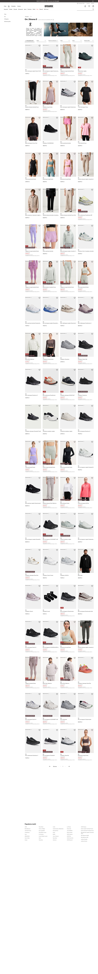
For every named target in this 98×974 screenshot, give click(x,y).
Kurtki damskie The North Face (87, 830)
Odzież (10, 9)
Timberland (27, 832)
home (19, 6)
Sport (25, 9)
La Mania (69, 826)
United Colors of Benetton (58, 828)
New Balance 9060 (85, 835)
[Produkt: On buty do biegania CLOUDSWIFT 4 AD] (51, 525)
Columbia (41, 840)
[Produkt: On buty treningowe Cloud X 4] (33, 633)
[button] (30, 40)
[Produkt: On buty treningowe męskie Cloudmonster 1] (68, 92)
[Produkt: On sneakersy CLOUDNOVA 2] (51, 128)
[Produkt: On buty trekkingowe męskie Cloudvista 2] (68, 308)
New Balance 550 (84, 837)
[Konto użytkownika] (85, 6)
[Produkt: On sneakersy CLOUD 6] (68, 561)
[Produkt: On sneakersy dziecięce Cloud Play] (33, 561)
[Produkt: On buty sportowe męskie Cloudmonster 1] (33, 489)
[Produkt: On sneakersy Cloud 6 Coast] (51, 561)
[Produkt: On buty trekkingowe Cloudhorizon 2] (86, 308)
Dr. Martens (41, 834)
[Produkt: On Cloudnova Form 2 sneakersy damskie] (86, 236)
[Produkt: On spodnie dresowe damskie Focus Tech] (68, 200)
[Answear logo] (49, 6)
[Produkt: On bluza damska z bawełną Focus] (51, 272)
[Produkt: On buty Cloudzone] (68, 705)
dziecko (13, 6)
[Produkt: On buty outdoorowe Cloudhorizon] (51, 380)
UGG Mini (69, 836)
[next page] (69, 766)
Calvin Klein (27, 838)
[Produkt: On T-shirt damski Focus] (86, 128)
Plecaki (41, 9)
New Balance (27, 828)
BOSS (54, 834)
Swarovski (69, 828)
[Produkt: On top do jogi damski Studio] (33, 164)
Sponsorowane (27, 45)
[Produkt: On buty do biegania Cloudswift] (51, 741)
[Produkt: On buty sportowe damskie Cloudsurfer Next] (33, 308)
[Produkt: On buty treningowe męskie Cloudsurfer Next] (51, 308)
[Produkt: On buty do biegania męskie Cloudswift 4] (86, 452)
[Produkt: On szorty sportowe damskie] (68, 128)
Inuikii (54, 826)
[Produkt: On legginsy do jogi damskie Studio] (68, 56)
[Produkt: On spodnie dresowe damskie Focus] (33, 92)
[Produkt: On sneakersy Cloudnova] (86, 380)
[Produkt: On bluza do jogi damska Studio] (68, 452)
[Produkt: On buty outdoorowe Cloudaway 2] (33, 741)
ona (5, 6)
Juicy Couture (56, 836)
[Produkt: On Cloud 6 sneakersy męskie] (68, 525)
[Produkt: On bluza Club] (86, 561)
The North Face (28, 830)
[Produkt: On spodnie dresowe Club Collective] (51, 489)
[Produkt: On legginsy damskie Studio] (33, 669)
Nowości (6, 9)
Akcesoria (20, 9)
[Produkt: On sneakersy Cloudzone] (68, 344)
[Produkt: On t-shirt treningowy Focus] (86, 92)
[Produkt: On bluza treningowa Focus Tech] (33, 128)
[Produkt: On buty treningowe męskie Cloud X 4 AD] (33, 56)
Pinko (54, 832)
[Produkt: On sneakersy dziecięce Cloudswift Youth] (33, 416)
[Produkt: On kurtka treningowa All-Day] (86, 489)
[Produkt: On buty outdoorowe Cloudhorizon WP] (86, 200)
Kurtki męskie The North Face (87, 828)
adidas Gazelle (84, 839)
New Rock (55, 838)
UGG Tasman (70, 834)
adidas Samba (84, 841)
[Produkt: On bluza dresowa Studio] (68, 489)
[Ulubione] (89, 6)
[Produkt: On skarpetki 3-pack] (51, 597)
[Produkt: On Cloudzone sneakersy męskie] (51, 416)
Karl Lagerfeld (42, 830)
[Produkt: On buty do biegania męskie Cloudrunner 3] (51, 56)
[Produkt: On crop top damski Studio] (33, 452)
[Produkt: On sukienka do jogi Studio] (51, 92)
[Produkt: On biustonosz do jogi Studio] (51, 164)
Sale (37, 9)
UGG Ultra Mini (70, 838)
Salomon (54, 840)
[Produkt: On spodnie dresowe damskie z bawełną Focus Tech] (51, 200)
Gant (40, 838)
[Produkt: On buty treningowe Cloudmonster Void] (86, 597)
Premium (30, 9)
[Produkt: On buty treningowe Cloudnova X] (33, 380)
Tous (26, 834)
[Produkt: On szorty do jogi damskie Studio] (51, 452)
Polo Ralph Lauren (42, 832)
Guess (26, 840)
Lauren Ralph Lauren (43, 836)
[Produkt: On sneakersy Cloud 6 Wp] (86, 344)
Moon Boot (41, 826)
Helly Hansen (69, 832)
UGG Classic (83, 826)
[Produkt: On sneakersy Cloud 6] (33, 597)
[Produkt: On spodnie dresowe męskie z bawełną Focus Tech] (86, 164)
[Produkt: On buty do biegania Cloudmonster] (68, 597)
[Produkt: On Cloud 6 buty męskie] (86, 56)
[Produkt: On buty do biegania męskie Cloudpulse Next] (86, 525)
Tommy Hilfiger (42, 828)
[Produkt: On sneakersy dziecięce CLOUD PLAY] (68, 380)
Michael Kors (55, 830)
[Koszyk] (93, 6)
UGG (26, 826)
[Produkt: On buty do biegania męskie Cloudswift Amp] (33, 525)
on (9, 6)
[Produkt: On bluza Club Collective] (33, 344)
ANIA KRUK (27, 836)
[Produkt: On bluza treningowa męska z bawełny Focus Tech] (68, 236)
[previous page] (49, 766)
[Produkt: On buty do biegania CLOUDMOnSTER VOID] (51, 633)
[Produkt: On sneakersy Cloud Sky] (68, 741)
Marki (34, 9)
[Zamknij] (93, 1)
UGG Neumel (69, 840)
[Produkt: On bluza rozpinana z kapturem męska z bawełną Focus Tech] (33, 200)
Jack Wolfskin (69, 830)
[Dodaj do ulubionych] (39, 46)
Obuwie (15, 9)
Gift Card (46, 9)
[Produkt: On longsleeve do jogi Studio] (51, 344)
